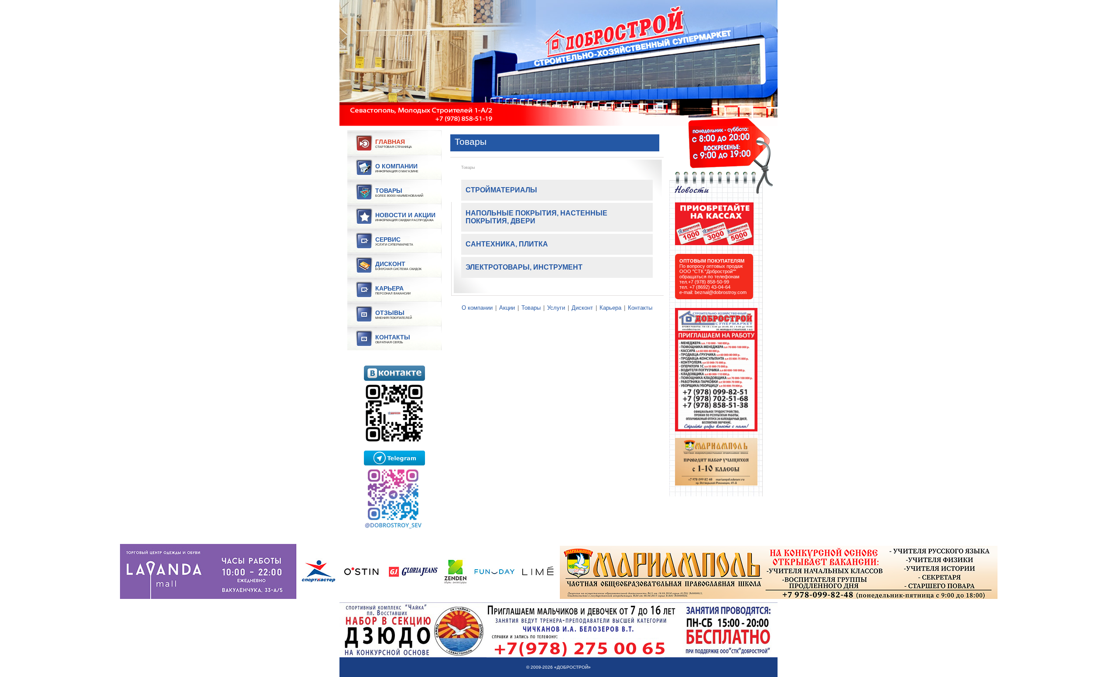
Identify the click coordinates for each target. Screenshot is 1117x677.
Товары (468, 167)
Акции (507, 307)
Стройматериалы (501, 190)
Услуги (556, 307)
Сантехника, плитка (507, 244)
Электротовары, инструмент (524, 267)
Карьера (610, 307)
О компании (477, 307)
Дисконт (582, 307)
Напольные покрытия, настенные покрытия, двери (536, 217)
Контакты (640, 307)
